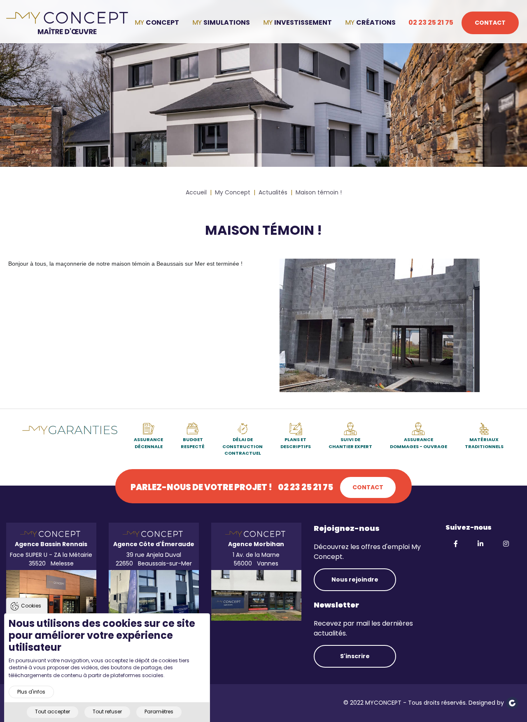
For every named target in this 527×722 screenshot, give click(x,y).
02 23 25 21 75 (430, 22)
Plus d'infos (31, 691)
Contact (490, 23)
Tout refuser (107, 711)
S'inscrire (355, 656)
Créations (376, 22)
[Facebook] (456, 544)
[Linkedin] (481, 544)
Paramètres (159, 711)
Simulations (226, 22)
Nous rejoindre (354, 579)
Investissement (303, 22)
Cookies (31, 605)
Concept (162, 22)
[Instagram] (507, 544)
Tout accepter (52, 711)
